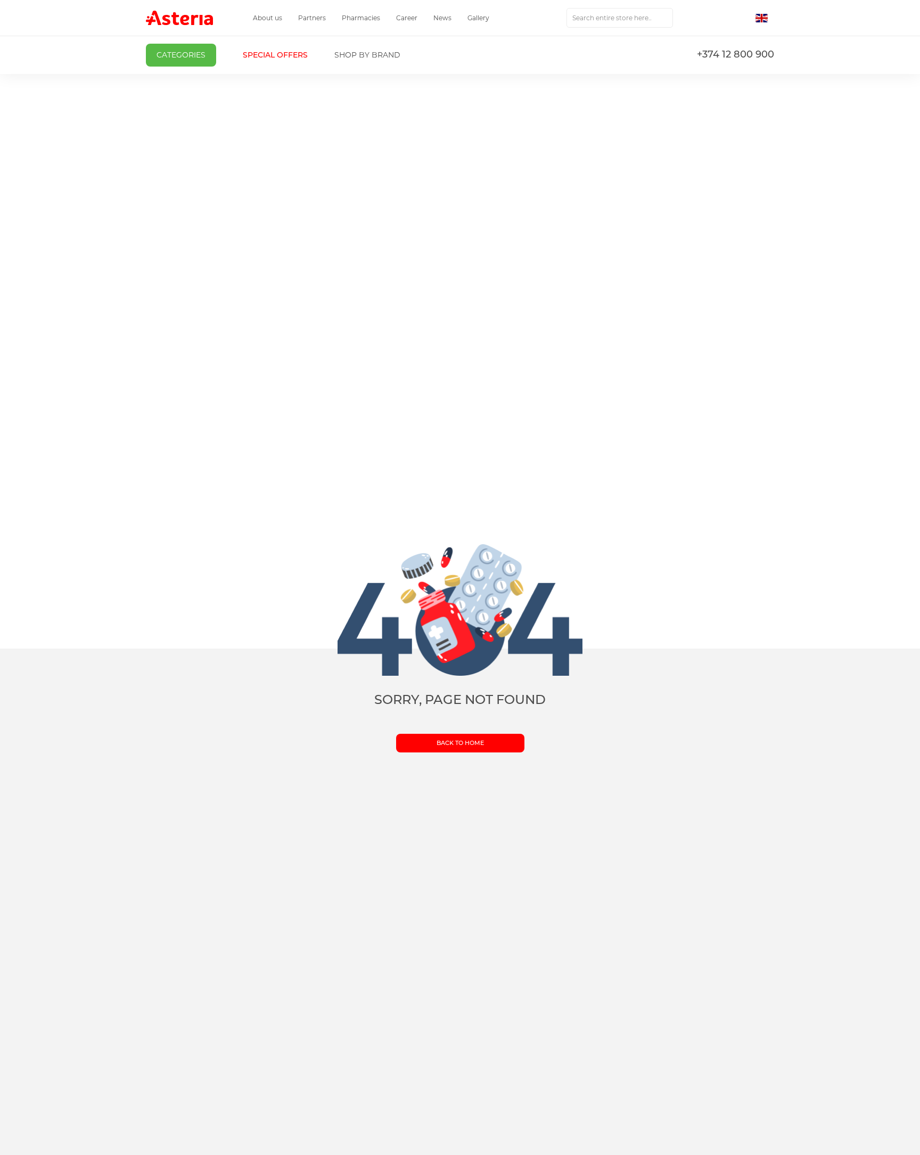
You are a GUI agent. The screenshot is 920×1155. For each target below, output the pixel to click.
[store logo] (179, 18)
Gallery (478, 18)
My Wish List (719, 18)
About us (267, 18)
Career (406, 18)
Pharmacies (361, 18)
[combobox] (619, 18)
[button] (764, 18)
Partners (312, 18)
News (442, 18)
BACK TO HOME (460, 743)
